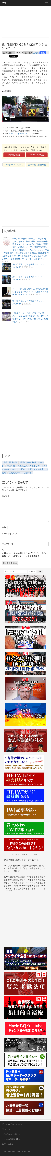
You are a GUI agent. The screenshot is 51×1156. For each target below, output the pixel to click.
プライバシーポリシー (12, 1134)
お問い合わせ (8, 1144)
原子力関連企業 (10, 462)
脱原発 (22, 469)
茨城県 (36, 53)
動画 (43, 53)
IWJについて (7, 1129)
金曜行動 (28, 473)
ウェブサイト (8, 544)
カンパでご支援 (37, 155)
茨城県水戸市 (15, 473)
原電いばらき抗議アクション (20, 134)
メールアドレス (9, 534)
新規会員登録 (14, 155)
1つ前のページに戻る (14, 165)
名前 (4, 527)
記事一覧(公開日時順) (37, 165)
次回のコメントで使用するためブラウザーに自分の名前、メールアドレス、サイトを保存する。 (24, 554)
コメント (6, 496)
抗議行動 (11, 466)
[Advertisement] (25, 22)
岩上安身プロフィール (12, 1124)
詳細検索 (32, 571)
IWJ (4, 3)
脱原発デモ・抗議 (35, 469)
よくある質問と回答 (11, 1139)
